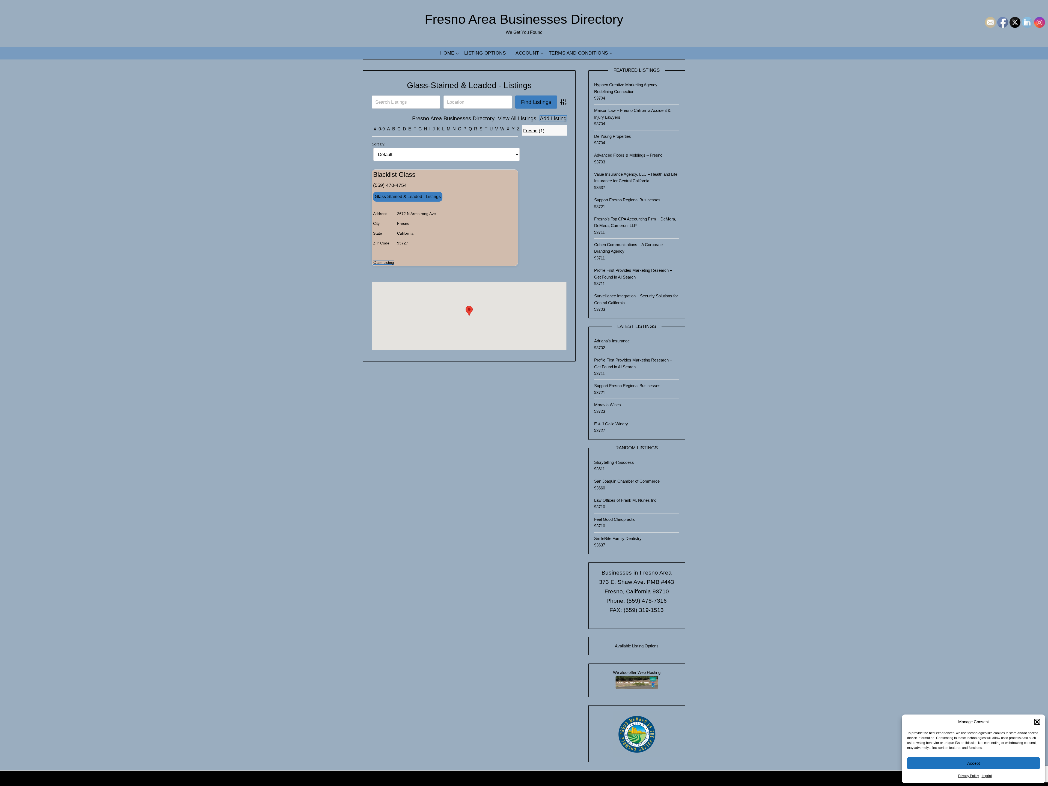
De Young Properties (612, 136)
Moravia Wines (607, 404)
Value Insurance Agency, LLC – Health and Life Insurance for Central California (635, 177)
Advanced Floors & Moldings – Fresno (628, 155)
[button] (1037, 722)
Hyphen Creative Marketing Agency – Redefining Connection (627, 88)
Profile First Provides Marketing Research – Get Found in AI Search (633, 273)
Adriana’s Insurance (612, 341)
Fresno (530, 130)
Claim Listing (383, 263)
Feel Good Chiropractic (614, 519)
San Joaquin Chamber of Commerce (627, 481)
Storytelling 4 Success (614, 462)
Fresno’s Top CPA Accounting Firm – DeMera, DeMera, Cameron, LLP (635, 222)
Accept (973, 763)
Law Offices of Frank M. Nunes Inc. (625, 500)
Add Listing (553, 118)
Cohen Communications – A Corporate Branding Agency (628, 247)
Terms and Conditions (578, 53)
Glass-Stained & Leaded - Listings (469, 85)
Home (447, 53)
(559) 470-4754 (390, 185)
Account (527, 53)
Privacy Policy (968, 776)
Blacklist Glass (394, 174)
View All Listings (517, 118)
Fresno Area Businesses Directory (524, 19)
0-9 (382, 129)
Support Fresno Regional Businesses (627, 200)
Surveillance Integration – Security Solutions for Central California (636, 299)
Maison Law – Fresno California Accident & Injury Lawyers (632, 113)
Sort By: (378, 144)
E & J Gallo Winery (611, 424)
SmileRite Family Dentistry (618, 538)
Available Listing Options (637, 646)
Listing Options (485, 53)
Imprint (987, 776)
